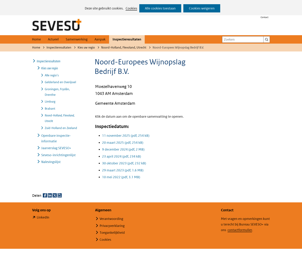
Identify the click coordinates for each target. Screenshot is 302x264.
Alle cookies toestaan (160, 8)
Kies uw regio (49, 68)
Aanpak (100, 39)
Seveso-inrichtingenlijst (58, 155)
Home (36, 39)
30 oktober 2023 (124, 163)
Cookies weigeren (202, 8)
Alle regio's (52, 75)
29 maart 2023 (122, 170)
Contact (264, 17)
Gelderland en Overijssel (60, 82)
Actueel (53, 39)
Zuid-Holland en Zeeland (61, 128)
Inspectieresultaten (127, 39)
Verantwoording (111, 219)
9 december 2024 (123, 149)
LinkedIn (43, 217)
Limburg (50, 101)
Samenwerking (77, 39)
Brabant (50, 108)
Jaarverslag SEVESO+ (56, 148)
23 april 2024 (121, 156)
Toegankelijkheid (112, 233)
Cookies (131, 8)
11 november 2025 (125, 136)
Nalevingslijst (51, 162)
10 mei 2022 (121, 177)
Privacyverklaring (112, 226)
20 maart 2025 (122, 143)
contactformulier (240, 230)
